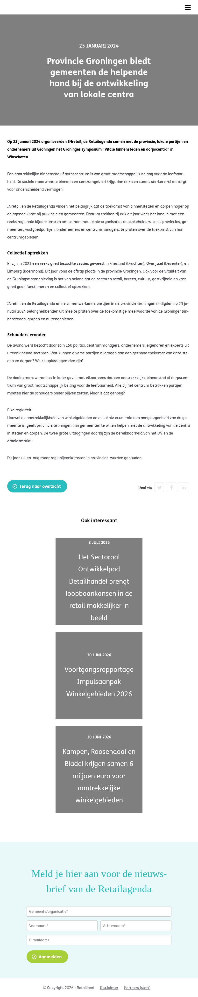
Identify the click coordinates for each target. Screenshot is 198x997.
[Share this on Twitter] (159, 487)
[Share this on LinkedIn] (183, 487)
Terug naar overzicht (40, 486)
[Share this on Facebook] (171, 487)
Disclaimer (109, 987)
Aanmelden (50, 957)
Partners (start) (137, 987)
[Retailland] (31, 7)
